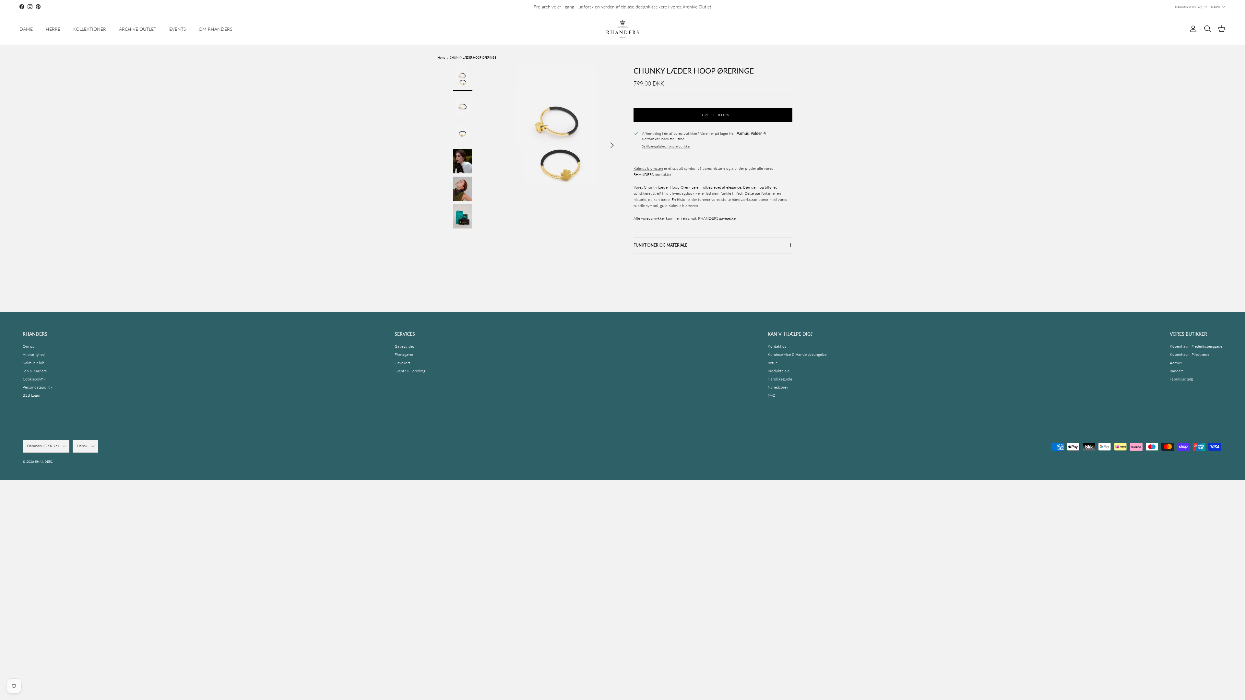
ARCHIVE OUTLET (137, 29)
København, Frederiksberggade (1196, 346)
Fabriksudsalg (1181, 379)
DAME (26, 29)
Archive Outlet (696, 6)
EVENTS (177, 29)
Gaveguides (404, 346)
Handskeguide (780, 379)
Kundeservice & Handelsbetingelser (798, 354)
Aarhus (1176, 362)
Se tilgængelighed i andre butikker (666, 146)
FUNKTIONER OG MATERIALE (660, 245)
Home (441, 57)
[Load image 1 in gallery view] (558, 141)
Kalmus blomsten (648, 168)
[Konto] (1192, 29)
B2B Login (31, 395)
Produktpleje (778, 370)
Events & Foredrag (410, 370)
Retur (772, 362)
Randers (1176, 370)
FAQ (772, 395)
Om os (28, 346)
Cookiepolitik (34, 379)
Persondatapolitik (38, 387)
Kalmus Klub (33, 362)
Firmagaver (404, 354)
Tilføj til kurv (713, 114)
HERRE (53, 29)
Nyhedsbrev (778, 387)
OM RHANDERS (215, 29)
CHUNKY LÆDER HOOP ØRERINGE (473, 57)
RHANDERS (44, 461)
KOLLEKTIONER (89, 29)
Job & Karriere (35, 370)
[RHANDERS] (622, 29)
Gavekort (402, 362)
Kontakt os (777, 346)
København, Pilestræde (1189, 354)
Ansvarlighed (34, 354)
